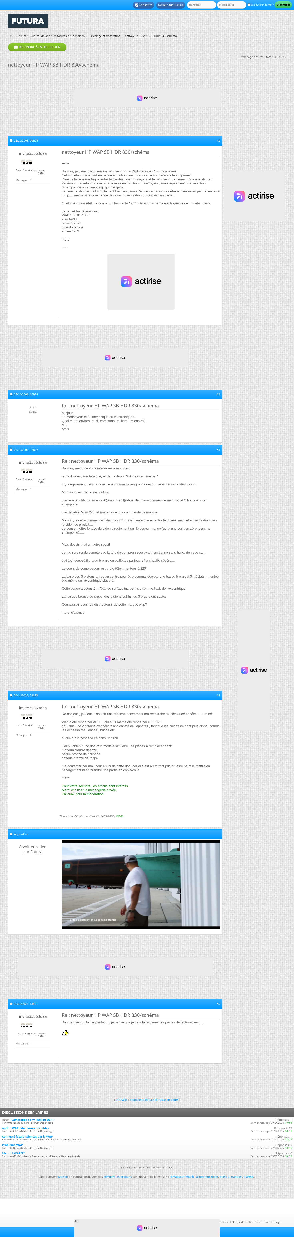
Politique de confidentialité (246, 1222)
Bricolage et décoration (104, 36)
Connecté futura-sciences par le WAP (27, 1136)
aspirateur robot (207, 1177)
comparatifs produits (118, 1177)
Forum (21, 36)
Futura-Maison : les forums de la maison (58, 36)
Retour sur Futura (170, 5)
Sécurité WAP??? (13, 1153)
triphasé (121, 1100)
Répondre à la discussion (37, 47)
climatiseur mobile (182, 1177)
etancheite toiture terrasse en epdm (154, 1100)
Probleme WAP (12, 1145)
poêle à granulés (231, 1177)
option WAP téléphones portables (25, 1128)
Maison (63, 1177)
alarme (248, 1177)
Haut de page (272, 1222)
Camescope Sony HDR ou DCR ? (33, 1120)
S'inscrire (143, 5)
